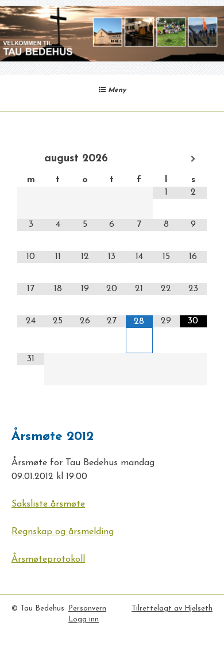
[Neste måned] (193, 159)
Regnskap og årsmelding (62, 531)
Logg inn (83, 619)
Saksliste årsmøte (48, 504)
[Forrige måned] (30, 159)
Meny (116, 90)
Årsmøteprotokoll (48, 559)
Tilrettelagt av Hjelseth (172, 608)
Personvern (87, 608)
